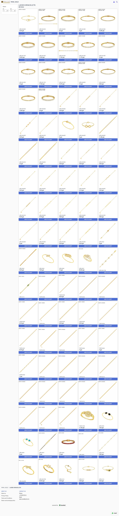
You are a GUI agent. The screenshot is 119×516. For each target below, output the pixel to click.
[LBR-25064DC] (68, 128)
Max (11, 8)
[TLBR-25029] (88, 314)
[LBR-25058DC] (88, 154)
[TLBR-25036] (48, 287)
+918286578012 (22, 495)
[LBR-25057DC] (108, 154)
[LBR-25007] (48, 445)
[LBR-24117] (88, 472)
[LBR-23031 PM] (108, 261)
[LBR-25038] (68, 261)
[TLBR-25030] (68, 314)
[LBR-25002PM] (28, 472)
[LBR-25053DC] (88, 181)
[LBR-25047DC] (108, 208)
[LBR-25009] (108, 418)
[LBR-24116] (108, 472)
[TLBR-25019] (88, 367)
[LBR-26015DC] (68, 48)
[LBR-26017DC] (28, 48)
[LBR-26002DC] (28, 128)
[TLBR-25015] (68, 393)
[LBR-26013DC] (108, 48)
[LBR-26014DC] (88, 48)
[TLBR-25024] (88, 341)
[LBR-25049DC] (68, 208)
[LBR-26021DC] (48, 21)
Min (3, 8)
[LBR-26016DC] (48, 48)
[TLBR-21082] (88, 418)
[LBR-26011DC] (48, 75)
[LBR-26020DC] (68, 21)
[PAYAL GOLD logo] (5, 2)
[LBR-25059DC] (68, 154)
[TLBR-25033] (108, 287)
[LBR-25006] (68, 445)
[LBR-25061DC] (28, 154)
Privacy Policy (4, 495)
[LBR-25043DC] (88, 234)
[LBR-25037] (88, 261)
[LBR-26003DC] (108, 101)
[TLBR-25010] (68, 418)
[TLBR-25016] (48, 393)
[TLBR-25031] (48, 314)
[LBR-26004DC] (88, 101)
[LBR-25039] (48, 261)
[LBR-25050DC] (48, 208)
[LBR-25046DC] (28, 234)
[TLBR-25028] (108, 314)
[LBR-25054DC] (68, 181)
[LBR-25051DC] (28, 208)
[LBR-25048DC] (88, 208)
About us (3, 493)
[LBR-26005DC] (68, 101)
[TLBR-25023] (108, 341)
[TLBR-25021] (48, 367)
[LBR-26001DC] (48, 128)
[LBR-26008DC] (108, 75)
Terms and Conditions (6, 498)
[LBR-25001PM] (48, 472)
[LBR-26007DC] (28, 101)
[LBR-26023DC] (28, 21)
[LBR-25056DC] (28, 181)
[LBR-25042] (108, 234)
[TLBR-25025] (68, 341)
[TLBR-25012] (28, 418)
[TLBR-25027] (28, 341)
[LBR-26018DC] (108, 21)
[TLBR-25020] (68, 367)
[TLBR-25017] (28, 393)
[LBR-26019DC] (88, 21)
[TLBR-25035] (68, 287)
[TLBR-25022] (28, 367)
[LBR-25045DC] (48, 234)
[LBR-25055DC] (48, 181)
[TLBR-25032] (28, 314)
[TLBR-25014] (88, 393)
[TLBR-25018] (108, 367)
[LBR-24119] (28, 287)
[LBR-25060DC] (48, 154)
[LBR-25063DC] (88, 128)
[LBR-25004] (108, 445)
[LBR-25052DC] (108, 181)
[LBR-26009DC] (88, 75)
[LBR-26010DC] (68, 75)
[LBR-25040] (28, 261)
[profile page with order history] (114, 2)
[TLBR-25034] (88, 287)
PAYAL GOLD (15, 2)
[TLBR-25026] (48, 341)
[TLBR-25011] (48, 418)
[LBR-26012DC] (28, 75)
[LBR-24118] (68, 472)
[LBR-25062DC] (108, 128)
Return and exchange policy (8, 500)
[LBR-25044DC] (68, 234)
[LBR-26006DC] (48, 101)
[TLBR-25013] (108, 393)
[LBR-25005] (88, 445)
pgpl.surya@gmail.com (24, 499)
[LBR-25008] (28, 445)
